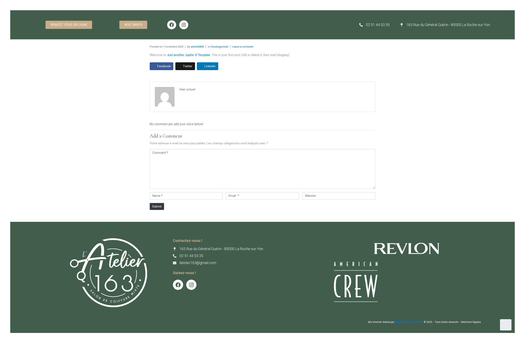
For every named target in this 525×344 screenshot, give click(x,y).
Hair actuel (187, 89)
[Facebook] (171, 24)
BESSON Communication (409, 322)
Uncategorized (219, 46)
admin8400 (197, 46)
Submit (157, 206)
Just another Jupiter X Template (188, 55)
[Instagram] (183, 24)
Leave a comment (242, 46)
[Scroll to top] (505, 324)
